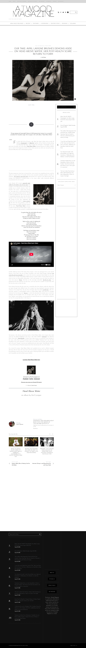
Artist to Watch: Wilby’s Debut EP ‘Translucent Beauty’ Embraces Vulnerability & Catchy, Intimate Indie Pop (15, 452)
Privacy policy (52, 585)
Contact (55, 1)
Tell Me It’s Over (47, 279)
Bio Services (61, 1)
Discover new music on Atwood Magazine (31, 382)
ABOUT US (52, 572)
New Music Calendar (21, 1)
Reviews (43, 45)
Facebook (25, 378)
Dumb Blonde (21, 338)
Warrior (26, 293)
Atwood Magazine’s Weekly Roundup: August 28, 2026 (25, 551)
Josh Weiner (43, 57)
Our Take (39, 45)
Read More (35, 428)
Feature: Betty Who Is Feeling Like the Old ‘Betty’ (21, 463)
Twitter (31, 378)
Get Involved (42, 1)
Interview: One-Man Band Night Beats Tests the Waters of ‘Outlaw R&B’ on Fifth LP (43, 422)
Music (36, 45)
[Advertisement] (43, 35)
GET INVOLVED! (52, 591)
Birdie (20, 279)
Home (10, 1)
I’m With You (46, 289)
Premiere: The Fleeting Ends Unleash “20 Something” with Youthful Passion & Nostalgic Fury (47, 451)
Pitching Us (48, 1)
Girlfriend (44, 336)
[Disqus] (31, 483)
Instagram (37, 378)
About (14, 1)
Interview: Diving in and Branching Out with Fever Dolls (41, 463)
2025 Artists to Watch (32, 1)
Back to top (73, 645)
